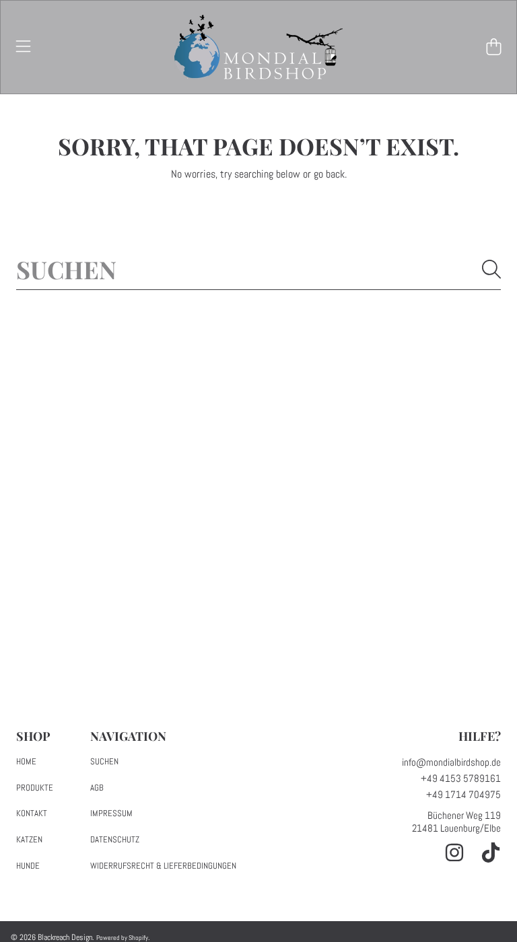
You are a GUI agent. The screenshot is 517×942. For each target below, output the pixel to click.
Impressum (111, 813)
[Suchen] (491, 269)
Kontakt (31, 813)
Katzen (29, 839)
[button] (23, 47)
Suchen (104, 761)
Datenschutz (114, 839)
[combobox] (258, 269)
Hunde (28, 865)
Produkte (34, 787)
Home (26, 761)
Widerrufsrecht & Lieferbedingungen (163, 865)
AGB (97, 787)
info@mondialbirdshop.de (451, 762)
